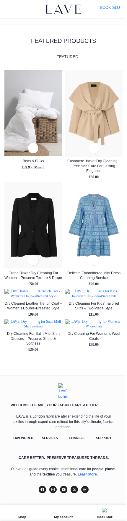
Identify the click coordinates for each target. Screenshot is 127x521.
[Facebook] (42, 489)
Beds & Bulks (33, 161)
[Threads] (85, 489)
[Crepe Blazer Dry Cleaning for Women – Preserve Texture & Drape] (33, 225)
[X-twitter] (74, 489)
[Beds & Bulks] (33, 113)
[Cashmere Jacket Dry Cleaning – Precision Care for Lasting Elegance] (94, 113)
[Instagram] (53, 489)
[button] (33, 148)
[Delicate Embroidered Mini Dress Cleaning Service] (94, 225)
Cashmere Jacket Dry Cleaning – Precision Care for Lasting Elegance (94, 166)
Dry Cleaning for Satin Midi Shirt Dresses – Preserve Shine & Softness (33, 338)
